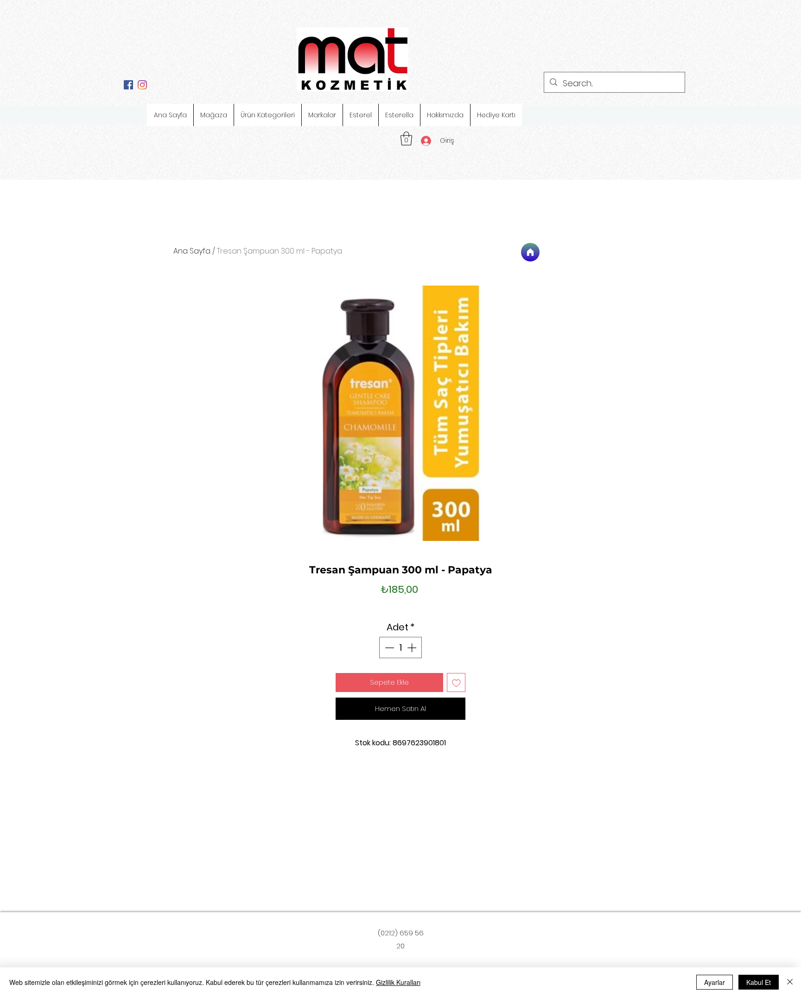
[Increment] (412, 647)
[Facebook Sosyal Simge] (128, 84)
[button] (406, 139)
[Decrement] (388, 647)
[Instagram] (142, 84)
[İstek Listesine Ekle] (456, 682)
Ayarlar (714, 982)
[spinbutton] (400, 647)
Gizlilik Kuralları (398, 982)
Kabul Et (758, 982)
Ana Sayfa (191, 251)
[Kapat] (789, 982)
